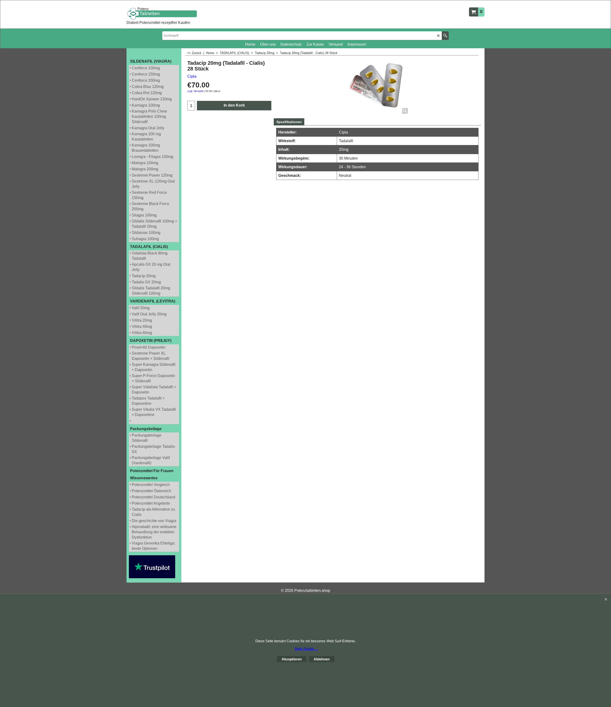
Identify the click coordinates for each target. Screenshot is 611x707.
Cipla (191, 76)
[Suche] (445, 35)
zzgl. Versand (195, 91)
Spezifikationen (289, 122)
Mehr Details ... (306, 648)
